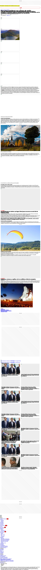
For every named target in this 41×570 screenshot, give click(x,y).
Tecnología (3, 535)
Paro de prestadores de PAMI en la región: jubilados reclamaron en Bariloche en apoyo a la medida (9, 442)
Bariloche (2, 551)
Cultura (1, 529)
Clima (2, 533)
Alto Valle (2, 550)
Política (1, 519)
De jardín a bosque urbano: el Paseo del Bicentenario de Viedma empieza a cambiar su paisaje (30, 442)
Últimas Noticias (4, 518)
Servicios (2, 524)
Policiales (2, 543)
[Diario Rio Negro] (1, 566)
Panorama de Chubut (4, 540)
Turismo (1, 523)
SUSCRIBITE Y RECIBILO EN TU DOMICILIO (10, 5)
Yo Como (2, 536)
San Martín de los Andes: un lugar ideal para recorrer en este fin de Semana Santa (19, 212)
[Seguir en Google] (1, 86)
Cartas (2, 542)
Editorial (2, 538)
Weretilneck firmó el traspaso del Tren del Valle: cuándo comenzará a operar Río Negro (11, 388)
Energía (1, 522)
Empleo (1, 554)
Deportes (2, 528)
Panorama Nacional (4, 541)
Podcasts (2, 544)
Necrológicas (2, 556)
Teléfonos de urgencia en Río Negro (7, 560)
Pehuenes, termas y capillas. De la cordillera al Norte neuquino (18, 279)
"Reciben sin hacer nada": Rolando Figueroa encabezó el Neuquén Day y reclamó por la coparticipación (29, 468)
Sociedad (2, 532)
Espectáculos (3, 530)
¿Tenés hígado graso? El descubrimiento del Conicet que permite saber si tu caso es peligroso (30, 375)
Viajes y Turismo (4, 9)
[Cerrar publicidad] (1, 515)
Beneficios (2, 562)
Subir (2, 565)
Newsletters (3, 525)
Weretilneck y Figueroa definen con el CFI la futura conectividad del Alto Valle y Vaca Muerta (11, 375)
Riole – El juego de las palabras (6, 558)
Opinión (1, 537)
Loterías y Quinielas (4, 557)
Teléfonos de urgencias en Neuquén (7, 561)
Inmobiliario (2, 545)
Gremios (2, 520)
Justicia (2, 521)
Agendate (3, 527)
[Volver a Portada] (20, 8)
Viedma (1, 553)
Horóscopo (3, 534)
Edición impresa (3, 547)
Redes (1, 526)
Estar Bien (3, 531)
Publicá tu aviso (3, 555)
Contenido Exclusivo (4, 546)
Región (8, 9)
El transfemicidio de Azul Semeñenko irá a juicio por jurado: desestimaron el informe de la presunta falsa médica (11, 468)
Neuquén (2, 549)
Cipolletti (2, 552)
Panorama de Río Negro (5, 539)
